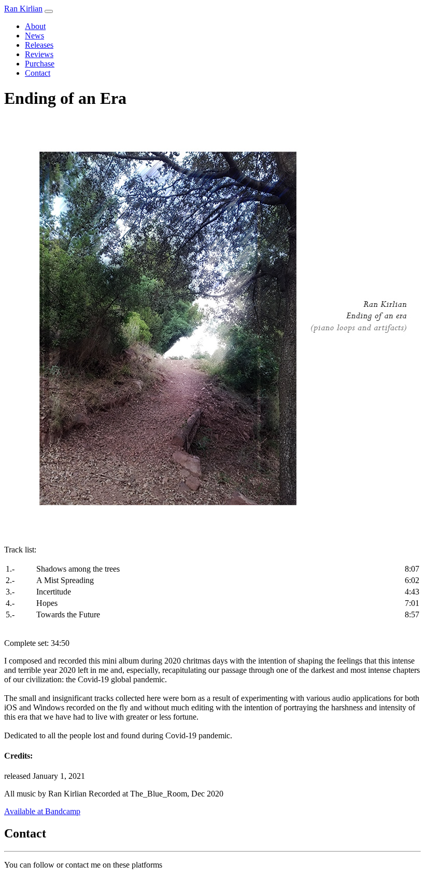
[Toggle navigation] (49, 11)
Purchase (39, 63)
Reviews (39, 54)
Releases (39, 44)
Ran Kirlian (23, 8)
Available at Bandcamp (42, 811)
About (35, 26)
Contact (37, 73)
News (34, 35)
